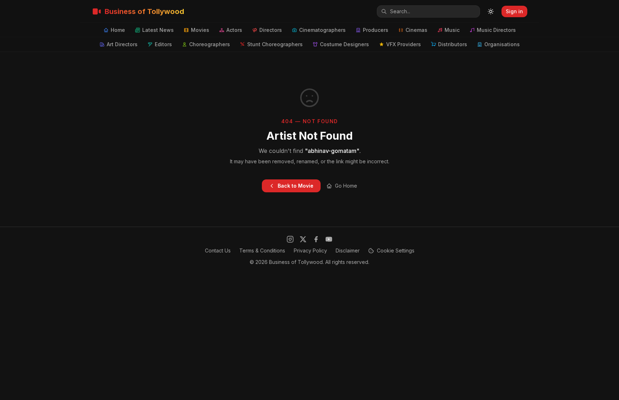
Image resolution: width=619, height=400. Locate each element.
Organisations (502, 44)
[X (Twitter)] (303, 239)
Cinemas (416, 30)
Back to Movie (295, 186)
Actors (234, 30)
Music (452, 30)
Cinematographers (322, 30)
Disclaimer (348, 250)
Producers (375, 30)
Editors (163, 44)
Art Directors (122, 44)
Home (118, 30)
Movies (200, 30)
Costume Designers (344, 44)
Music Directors (496, 30)
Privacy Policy (310, 250)
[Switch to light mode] (490, 11)
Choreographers (209, 44)
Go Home (346, 186)
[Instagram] (290, 239)
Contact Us (218, 250)
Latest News (158, 30)
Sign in (514, 11)
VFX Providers (403, 44)
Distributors (452, 44)
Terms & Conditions (262, 250)
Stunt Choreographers (275, 44)
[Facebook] (316, 239)
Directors (270, 30)
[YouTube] (328, 239)
